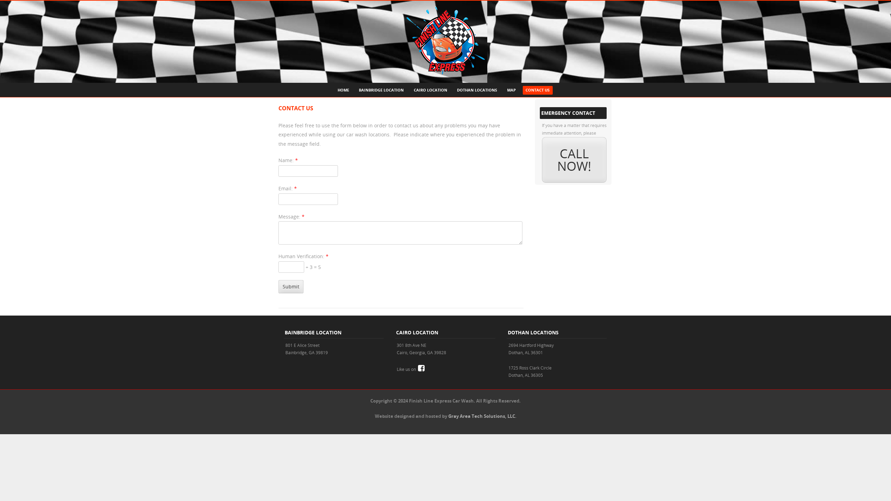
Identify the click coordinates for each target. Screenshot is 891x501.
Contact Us (538, 90)
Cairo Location (430, 90)
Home (343, 90)
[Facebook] (421, 369)
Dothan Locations (477, 90)
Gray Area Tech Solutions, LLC (481, 416)
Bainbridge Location (381, 90)
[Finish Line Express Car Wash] (446, 77)
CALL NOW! (574, 159)
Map (511, 90)
